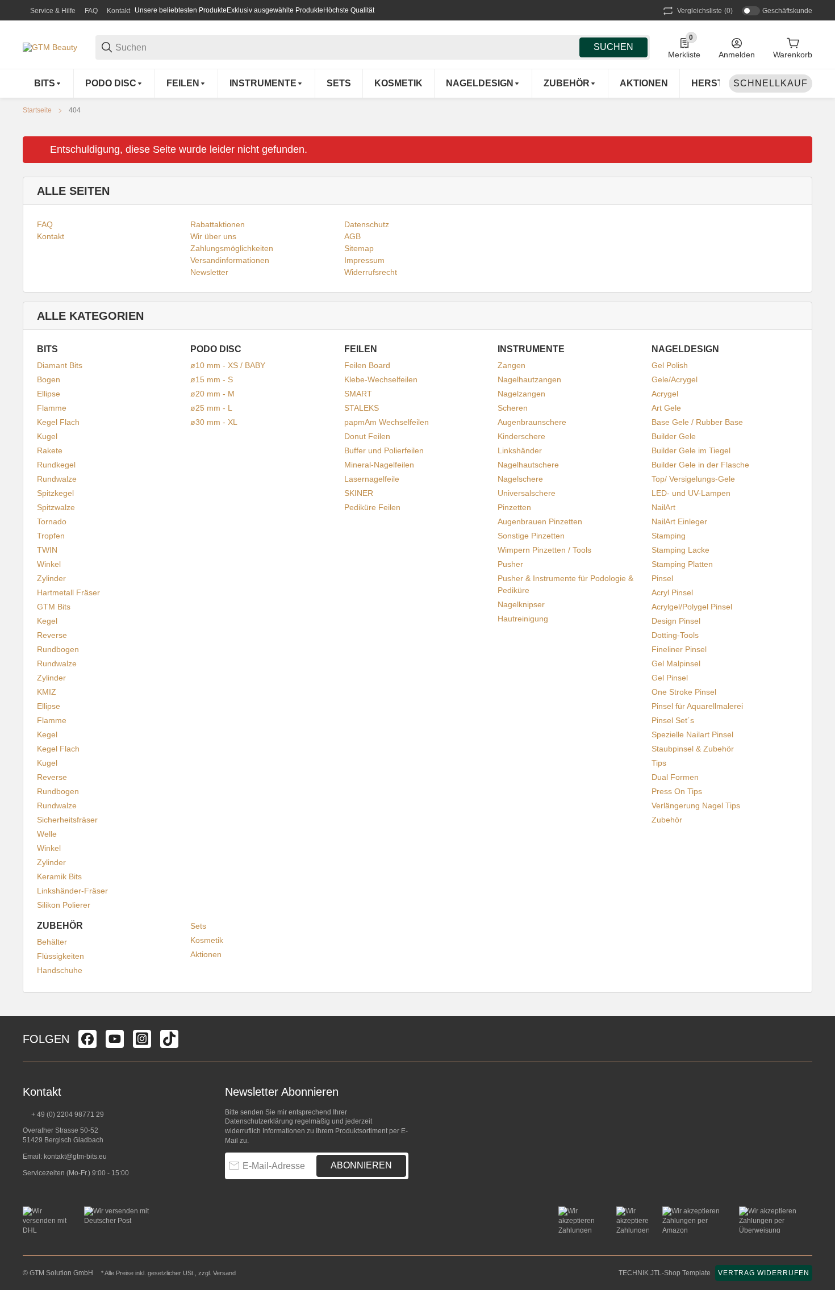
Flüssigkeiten (60, 956)
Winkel (49, 564)
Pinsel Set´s (673, 720)
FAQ (91, 11)
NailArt (663, 507)
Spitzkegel (55, 493)
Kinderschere (521, 436)
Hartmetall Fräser (68, 592)
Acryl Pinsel (672, 592)
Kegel (47, 620)
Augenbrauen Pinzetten (540, 521)
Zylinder (51, 578)
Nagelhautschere (528, 464)
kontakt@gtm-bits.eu (75, 1156)
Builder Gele (674, 436)
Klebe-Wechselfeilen (381, 379)
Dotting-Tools (675, 635)
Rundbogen (58, 649)
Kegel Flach (58, 422)
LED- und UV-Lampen (691, 493)
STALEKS (361, 407)
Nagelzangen (521, 393)
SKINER (358, 493)
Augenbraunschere (532, 422)
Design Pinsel (676, 620)
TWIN (47, 549)
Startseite (37, 110)
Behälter (52, 941)
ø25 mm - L (211, 407)
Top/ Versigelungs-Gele (693, 478)
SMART (358, 393)
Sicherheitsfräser (67, 819)
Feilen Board (367, 365)
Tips (659, 762)
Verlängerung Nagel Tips (696, 805)
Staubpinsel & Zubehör (693, 748)
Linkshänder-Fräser (72, 890)
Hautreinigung (523, 618)
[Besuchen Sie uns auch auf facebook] (87, 1039)
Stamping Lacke (680, 549)
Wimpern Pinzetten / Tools (544, 549)
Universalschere (527, 493)
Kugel (47, 436)
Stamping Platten (682, 564)
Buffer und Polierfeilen (384, 450)
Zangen (511, 365)
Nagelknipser (521, 604)
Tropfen (51, 535)
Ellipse (48, 393)
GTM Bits (53, 606)
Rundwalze (57, 478)
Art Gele (666, 407)
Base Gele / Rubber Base (697, 422)
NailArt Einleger (679, 521)
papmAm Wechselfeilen (386, 422)
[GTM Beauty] (50, 46)
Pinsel (662, 578)
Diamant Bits (59, 365)
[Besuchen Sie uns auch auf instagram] (142, 1039)
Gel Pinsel (670, 677)
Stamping (669, 535)
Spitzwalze (56, 507)
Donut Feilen (367, 436)
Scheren (513, 407)
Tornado (51, 521)
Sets (198, 925)
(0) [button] (705, 11)
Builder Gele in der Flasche (700, 464)
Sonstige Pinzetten (531, 535)
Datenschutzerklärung (259, 1121)
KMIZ (46, 691)
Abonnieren (361, 1165)
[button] (803, 1039)
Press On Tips (677, 791)
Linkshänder (520, 450)
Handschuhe (59, 970)
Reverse (52, 635)
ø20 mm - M (212, 393)
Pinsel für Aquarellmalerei (697, 706)
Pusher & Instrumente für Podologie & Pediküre (565, 584)
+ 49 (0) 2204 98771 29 (67, 1114)
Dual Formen (675, 777)
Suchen (613, 47)
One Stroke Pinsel (684, 691)
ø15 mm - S (211, 379)
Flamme (51, 407)
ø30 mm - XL (213, 422)
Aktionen (206, 954)
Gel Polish (670, 365)
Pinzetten (514, 507)
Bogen (48, 379)
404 (75, 110)
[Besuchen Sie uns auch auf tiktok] (169, 1039)
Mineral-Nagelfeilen (379, 464)
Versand (224, 1273)
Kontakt (118, 11)
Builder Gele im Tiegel (691, 450)
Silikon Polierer (63, 904)
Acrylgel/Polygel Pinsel (692, 606)
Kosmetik (206, 940)
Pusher (510, 564)
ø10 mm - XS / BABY (227, 365)
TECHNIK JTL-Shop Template (665, 1273)
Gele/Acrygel (675, 379)
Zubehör (667, 819)
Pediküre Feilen (372, 507)
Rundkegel (56, 464)
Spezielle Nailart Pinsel (692, 734)
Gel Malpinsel (676, 663)
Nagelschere (520, 478)
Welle (47, 833)
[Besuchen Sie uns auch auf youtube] (115, 1039)
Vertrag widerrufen (763, 1273)
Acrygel (665, 393)
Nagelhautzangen (529, 379)
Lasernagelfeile (371, 478)
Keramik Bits (59, 876)
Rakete (49, 450)
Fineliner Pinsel (679, 649)
